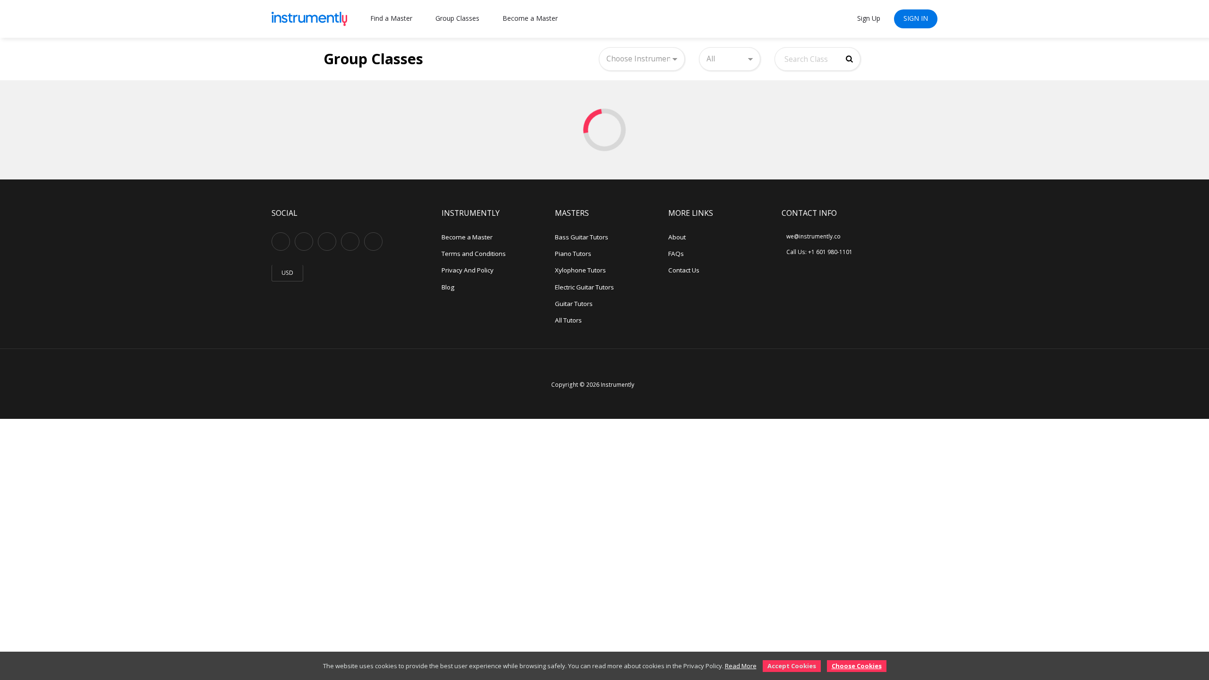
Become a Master (530, 18)
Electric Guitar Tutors (584, 287)
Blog (448, 287)
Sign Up (868, 18)
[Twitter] (350, 241)
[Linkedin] (281, 241)
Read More (741, 666)
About (677, 237)
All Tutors (568, 320)
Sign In (915, 18)
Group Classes (457, 18)
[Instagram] (327, 241)
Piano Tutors (573, 253)
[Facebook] (304, 241)
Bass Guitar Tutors (581, 237)
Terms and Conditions (474, 253)
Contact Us (683, 270)
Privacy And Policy (468, 270)
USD (287, 273)
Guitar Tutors (574, 303)
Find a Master (391, 18)
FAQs (676, 253)
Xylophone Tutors (580, 270)
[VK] (373, 241)
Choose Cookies (857, 666)
